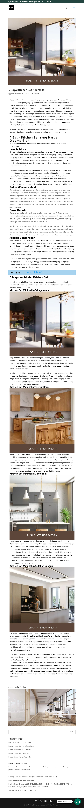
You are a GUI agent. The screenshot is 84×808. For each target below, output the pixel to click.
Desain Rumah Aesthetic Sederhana (21, 746)
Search (72, 732)
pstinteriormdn (15, 94)
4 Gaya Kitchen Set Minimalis (26, 89)
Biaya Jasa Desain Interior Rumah (20, 742)
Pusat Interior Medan (37, 805)
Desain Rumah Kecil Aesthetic (19, 753)
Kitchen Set (35, 94)
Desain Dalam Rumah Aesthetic (19, 750)
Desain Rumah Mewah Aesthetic (19, 757)
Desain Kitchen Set (34, 272)
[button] (77, 801)
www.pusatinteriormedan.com (26, 790)
